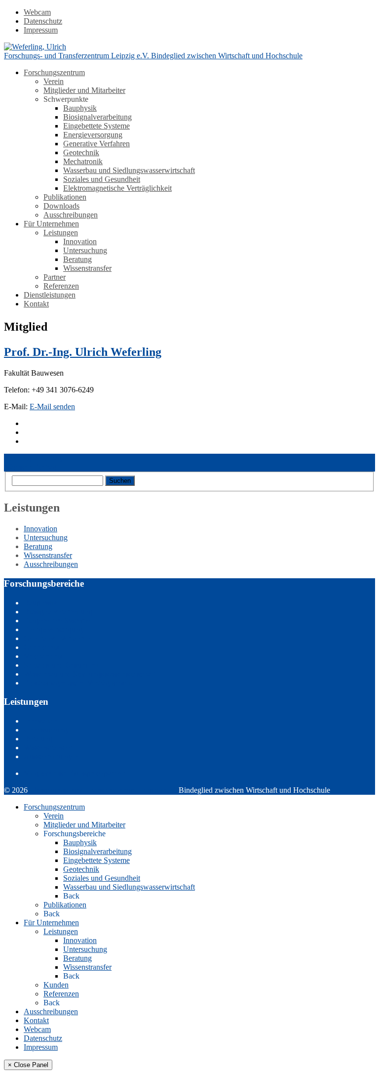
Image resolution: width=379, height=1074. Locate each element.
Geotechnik (81, 152)
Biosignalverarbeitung (97, 117)
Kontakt (36, 304)
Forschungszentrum (54, 72)
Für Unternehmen (51, 223)
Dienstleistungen (50, 295)
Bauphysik (80, 108)
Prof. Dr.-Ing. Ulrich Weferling (82, 351)
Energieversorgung (92, 134)
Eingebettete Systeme (96, 126)
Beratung (77, 259)
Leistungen (60, 232)
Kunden (56, 985)
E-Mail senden (52, 406)
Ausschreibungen (70, 215)
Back (71, 896)
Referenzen (61, 286)
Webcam (37, 12)
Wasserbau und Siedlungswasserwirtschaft (129, 170)
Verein (53, 81)
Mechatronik (83, 161)
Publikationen (64, 197)
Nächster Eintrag (30, 467)
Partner (54, 277)
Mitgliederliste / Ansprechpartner (74, 773)
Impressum (41, 30)
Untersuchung (85, 250)
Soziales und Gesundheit (101, 179)
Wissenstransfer (87, 268)
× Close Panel (28, 1065)
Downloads (61, 206)
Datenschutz (43, 21)
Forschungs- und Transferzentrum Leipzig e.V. (104, 790)
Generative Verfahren (96, 143)
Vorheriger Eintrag (33, 458)
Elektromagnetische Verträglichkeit (117, 188)
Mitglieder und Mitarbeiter (84, 90)
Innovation (80, 241)
